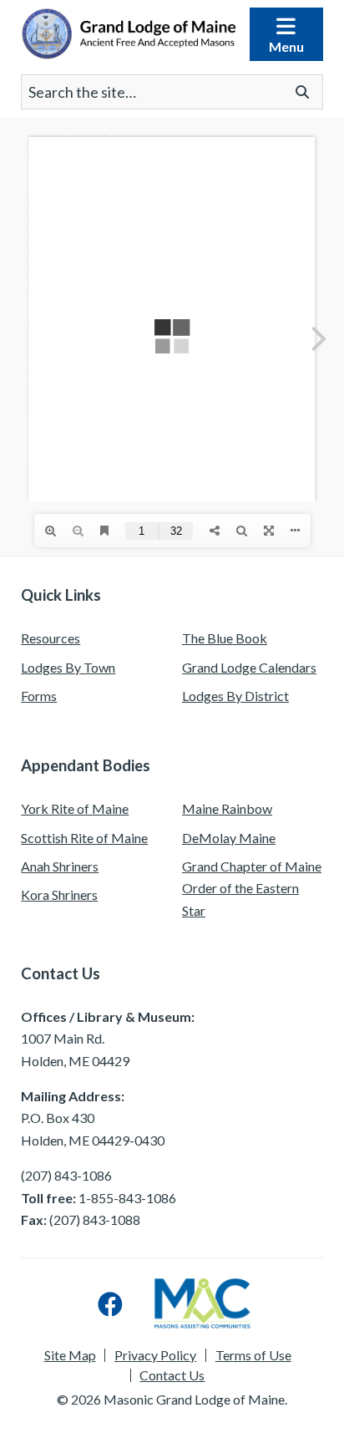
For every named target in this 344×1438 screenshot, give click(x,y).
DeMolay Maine (229, 838)
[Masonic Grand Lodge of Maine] (128, 34)
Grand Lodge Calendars (249, 667)
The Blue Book (224, 638)
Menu (286, 46)
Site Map (70, 1355)
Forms (39, 696)
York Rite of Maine (75, 808)
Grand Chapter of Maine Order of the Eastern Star (251, 888)
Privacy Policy (155, 1355)
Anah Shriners (60, 866)
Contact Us (172, 1375)
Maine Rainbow (227, 808)
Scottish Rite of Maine (84, 838)
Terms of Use (253, 1355)
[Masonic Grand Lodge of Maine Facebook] (110, 1303)
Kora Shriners (59, 894)
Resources (50, 638)
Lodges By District (235, 696)
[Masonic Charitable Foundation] (202, 1303)
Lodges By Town (68, 667)
